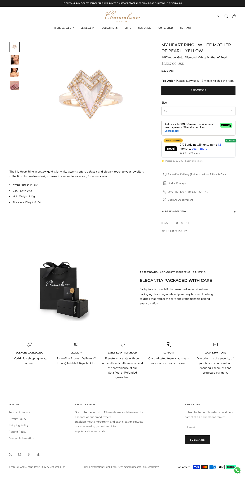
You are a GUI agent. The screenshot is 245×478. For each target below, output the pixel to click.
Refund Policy (17, 432)
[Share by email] (187, 223)
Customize (144, 28)
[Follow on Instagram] (20, 454)
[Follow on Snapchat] (38, 454)
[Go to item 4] (15, 86)
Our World (165, 28)
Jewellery (88, 28)
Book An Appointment (180, 200)
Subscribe (197, 439)
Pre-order (198, 90)
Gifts (128, 28)
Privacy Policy (17, 419)
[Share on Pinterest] (182, 223)
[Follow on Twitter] (10, 454)
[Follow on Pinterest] (29, 454)
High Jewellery (64, 28)
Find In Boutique (177, 183)
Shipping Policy (18, 425)
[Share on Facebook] (172, 223)
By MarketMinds (56, 467)
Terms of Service (19, 412)
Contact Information (21, 438)
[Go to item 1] (15, 47)
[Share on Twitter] (177, 223)
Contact (185, 28)
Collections (109, 28)
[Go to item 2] (15, 60)
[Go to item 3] (15, 73)
